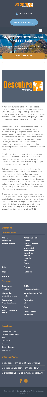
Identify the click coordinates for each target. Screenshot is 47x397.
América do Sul (31, 238)
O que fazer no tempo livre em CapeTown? (22, 373)
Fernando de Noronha (9, 303)
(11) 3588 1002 (25, 13)
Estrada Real (28, 314)
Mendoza (27, 255)
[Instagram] (26, 381)
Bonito (26, 296)
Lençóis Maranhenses (9, 296)
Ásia (4, 267)
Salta (25, 260)
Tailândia (28, 272)
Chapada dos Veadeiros (32, 289)
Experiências (6, 341)
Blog (3, 337)
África (5, 238)
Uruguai (26, 263)
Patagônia (27, 258)
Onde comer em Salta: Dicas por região (21, 363)
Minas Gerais (30, 312)
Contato (5, 344)
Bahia (4, 307)
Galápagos (27, 245)
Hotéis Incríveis (29, 248)
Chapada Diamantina (9, 310)
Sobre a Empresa (8, 347)
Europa (27, 267)
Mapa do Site (6, 350)
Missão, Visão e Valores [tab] (23, 63)
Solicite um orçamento (22, 22)
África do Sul (6, 240)
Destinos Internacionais (10, 334)
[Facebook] (20, 381)
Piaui (26, 307)
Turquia (5, 276)
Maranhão (7, 293)
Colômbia (27, 240)
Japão (5, 272)
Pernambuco (8, 300)
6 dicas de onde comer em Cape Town (20, 368)
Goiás (26, 286)
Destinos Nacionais (9, 331)
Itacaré (4, 312)
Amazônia (5, 289)
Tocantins (28, 300)
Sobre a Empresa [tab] (23, 56)
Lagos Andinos (29, 250)
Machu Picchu (28, 253)
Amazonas (7, 286)
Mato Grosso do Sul (33, 293)
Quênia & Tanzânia (8, 243)
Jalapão (26, 303)
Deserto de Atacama (31, 243)
